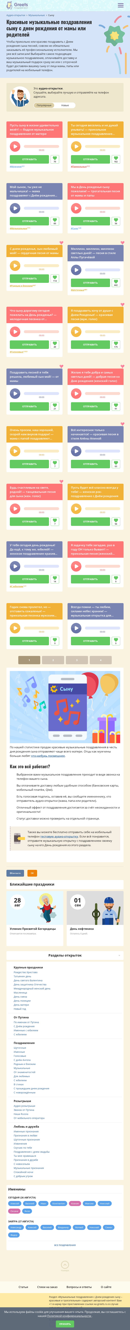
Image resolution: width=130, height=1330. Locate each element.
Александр (15, 1227)
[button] (15, 146)
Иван (43, 1203)
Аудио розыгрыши (24, 1105)
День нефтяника (82, 929)
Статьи (23, 1287)
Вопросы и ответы (79, 1287)
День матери (21, 1004)
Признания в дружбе (26, 1159)
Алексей (14, 1203)
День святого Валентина (28, 980)
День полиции (22, 1000)
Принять (65, 1324)
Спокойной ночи (23, 1172)
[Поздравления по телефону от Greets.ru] (17, 5)
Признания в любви (25, 1135)
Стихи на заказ (47, 1287)
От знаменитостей (24, 1072)
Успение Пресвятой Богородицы (33, 929)
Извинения (20, 1143)
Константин (58, 1203)
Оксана (14, 1211)
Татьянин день (22, 976)
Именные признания (26, 1131)
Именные (19, 1051)
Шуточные (78, 289)
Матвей (79, 1227)
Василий (29, 1203)
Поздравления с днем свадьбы (32, 1151)
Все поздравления (65, 1245)
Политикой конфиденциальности (69, 1316)
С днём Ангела (22, 1060)
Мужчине (16, 166)
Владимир (63, 1227)
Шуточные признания (27, 1139)
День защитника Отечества (30, 984)
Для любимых (22, 1076)
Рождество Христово (25, 972)
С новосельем (22, 1164)
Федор (13, 1235)
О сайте (106, 1287)
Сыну (75, 228)
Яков (27, 1211)
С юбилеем (17, 586)
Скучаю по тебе (23, 1147)
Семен (108, 1227)
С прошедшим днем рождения (31, 1088)
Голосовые (17, 351)
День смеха (20, 996)
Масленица (20, 992)
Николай (104, 1203)
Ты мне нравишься (25, 1155)
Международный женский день (32, 988)
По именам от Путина (26, 1022)
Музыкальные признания (29, 1168)
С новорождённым (24, 1092)
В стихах (19, 1084)
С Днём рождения (24, 1026)
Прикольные (79, 166)
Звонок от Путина (24, 1110)
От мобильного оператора (29, 1118)
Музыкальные (19, 228)
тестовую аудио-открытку (59, 836)
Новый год (20, 1008)
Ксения (75, 1203)
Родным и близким (21, 285)
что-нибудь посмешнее (48, 756)
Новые (65, 105)
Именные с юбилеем (26, 1030)
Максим (89, 1203)
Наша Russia (21, 1114)
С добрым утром (23, 1176)
